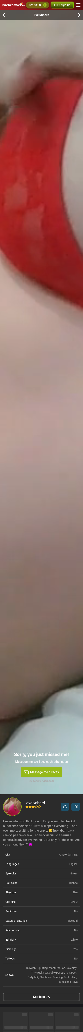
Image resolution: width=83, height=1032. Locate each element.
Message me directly (44, 772)
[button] (65, 807)
